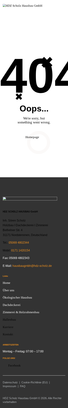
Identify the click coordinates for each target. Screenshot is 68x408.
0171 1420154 (20, 250)
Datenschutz (10, 382)
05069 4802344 (19, 242)
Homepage (32, 137)
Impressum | (11, 386)
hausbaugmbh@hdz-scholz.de (32, 265)
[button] (64, 13)
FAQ (22, 386)
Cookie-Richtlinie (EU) (34, 382)
